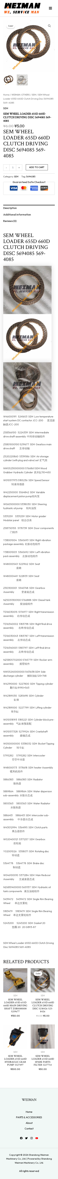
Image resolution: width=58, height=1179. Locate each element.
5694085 (30, 176)
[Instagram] (31, 1138)
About (29, 1122)
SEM (34, 94)
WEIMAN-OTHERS (20, 94)
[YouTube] (36, 1138)
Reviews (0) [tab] (9, 221)
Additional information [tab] (17, 214)
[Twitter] (26, 1138)
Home (6, 94)
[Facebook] (21, 1138)
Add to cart (36, 167)
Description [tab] (10, 208)
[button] (49, 26)
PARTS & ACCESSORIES (29, 1117)
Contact (29, 1128)
